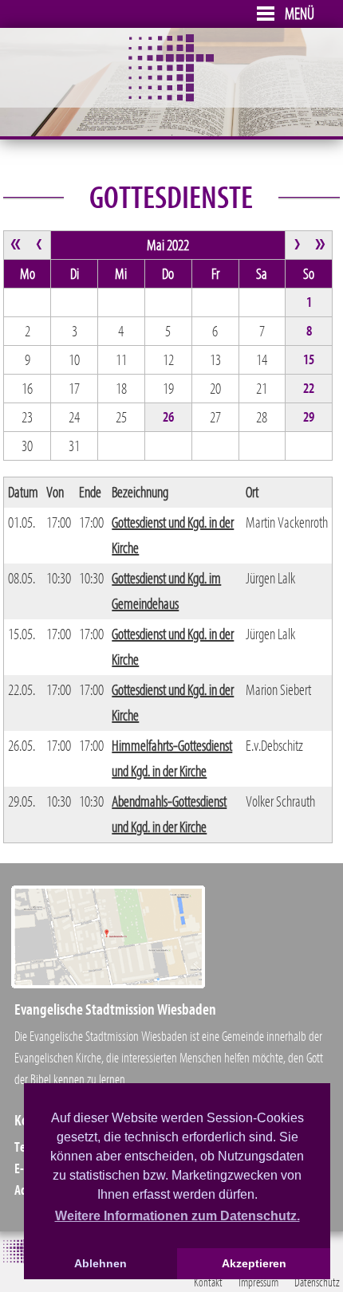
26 (168, 418)
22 (308, 389)
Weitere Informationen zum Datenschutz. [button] (177, 1216)
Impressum (258, 1282)
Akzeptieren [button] (254, 1263)
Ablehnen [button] (100, 1263)
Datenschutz (317, 1282)
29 (308, 418)
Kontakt (208, 1282)
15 (308, 360)
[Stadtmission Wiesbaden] (171, 98)
